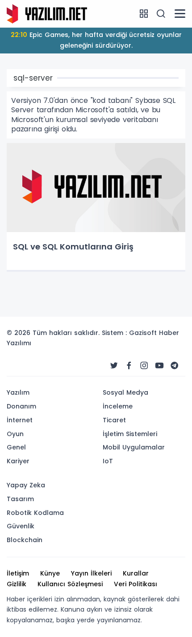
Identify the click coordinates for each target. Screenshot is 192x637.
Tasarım (20, 498)
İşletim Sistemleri (130, 433)
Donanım (21, 406)
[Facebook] (129, 366)
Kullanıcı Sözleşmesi (70, 584)
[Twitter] (113, 366)
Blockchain (24, 539)
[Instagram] (144, 366)
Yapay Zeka (26, 485)
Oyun (15, 433)
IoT (108, 461)
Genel (16, 447)
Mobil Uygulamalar (134, 447)
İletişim (18, 573)
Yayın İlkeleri (91, 573)
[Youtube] (159, 366)
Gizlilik (16, 584)
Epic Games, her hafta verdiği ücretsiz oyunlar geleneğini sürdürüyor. (96, 40)
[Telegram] (174, 366)
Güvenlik (20, 526)
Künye (50, 573)
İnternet (20, 420)
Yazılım (18, 392)
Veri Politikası (135, 584)
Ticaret (114, 420)
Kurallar (136, 573)
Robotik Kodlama (35, 512)
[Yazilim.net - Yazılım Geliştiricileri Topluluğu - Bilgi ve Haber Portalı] (47, 13)
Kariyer (18, 461)
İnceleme (118, 406)
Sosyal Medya (125, 392)
